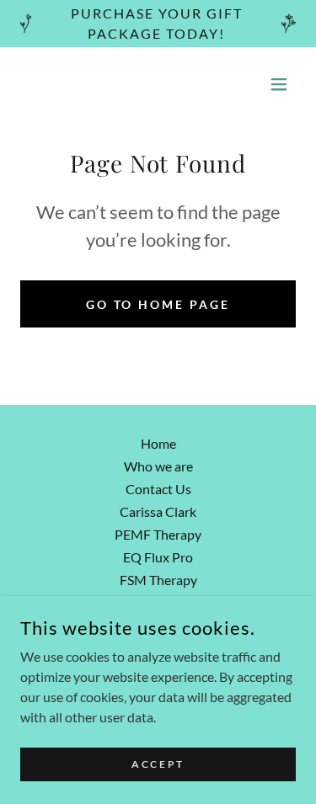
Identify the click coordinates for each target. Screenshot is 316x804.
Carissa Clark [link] (158, 511)
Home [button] (158, 443)
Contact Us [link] (158, 489)
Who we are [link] (158, 466)
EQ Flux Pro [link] (158, 557)
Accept (157, 764)
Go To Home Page (158, 304)
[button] (279, 84)
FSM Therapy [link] (158, 580)
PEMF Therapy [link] (158, 534)
